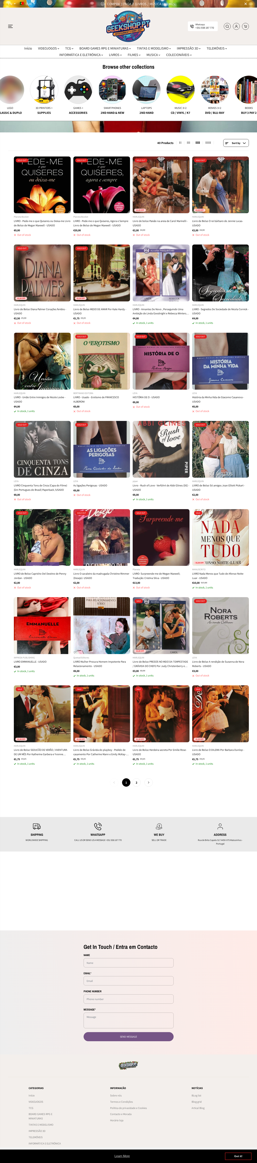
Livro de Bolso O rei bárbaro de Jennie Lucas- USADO (217, 223)
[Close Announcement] (245, 4)
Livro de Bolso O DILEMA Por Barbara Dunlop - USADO (218, 752)
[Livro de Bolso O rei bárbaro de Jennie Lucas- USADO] (220, 184)
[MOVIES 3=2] (171, 89)
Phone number (92, 991)
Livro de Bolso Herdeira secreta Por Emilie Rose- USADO (159, 752)
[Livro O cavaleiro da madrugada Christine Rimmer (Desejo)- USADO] (101, 537)
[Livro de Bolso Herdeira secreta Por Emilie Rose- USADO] (161, 713)
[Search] (227, 26)
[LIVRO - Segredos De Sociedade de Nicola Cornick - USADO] (220, 273)
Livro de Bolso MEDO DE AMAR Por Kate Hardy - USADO (99, 311)
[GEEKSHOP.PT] (128, 26)
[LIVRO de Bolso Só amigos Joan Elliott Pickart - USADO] (220, 449)
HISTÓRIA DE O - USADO (146, 397)
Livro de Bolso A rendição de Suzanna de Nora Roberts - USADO (218, 664)
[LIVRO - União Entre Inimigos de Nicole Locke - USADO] (42, 361)
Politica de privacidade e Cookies (128, 1108)
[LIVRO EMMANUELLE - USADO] (42, 625)
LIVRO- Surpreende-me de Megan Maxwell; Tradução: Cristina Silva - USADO (156, 576)
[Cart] (245, 26)
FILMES (133, 55)
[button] (10, 26)
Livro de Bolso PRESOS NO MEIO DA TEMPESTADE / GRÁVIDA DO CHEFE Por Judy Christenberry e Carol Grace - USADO (160, 664)
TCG (68, 48)
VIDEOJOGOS (48, 48)
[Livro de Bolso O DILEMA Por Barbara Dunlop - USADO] (220, 713)
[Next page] (149, 782)
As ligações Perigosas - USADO (90, 485)
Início (28, 48)
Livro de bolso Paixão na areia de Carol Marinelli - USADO (160, 223)
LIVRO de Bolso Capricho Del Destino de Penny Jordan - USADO (40, 576)
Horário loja (116, 1120)
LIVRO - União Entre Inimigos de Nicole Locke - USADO (39, 399)
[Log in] (236, 26)
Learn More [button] (122, 1156)
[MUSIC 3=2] (137, 89)
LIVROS (114, 55)
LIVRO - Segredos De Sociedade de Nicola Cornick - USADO (220, 311)
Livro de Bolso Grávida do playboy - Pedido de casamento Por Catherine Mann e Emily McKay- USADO (99, 752)
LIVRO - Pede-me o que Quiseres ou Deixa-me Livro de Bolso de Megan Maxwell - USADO (42, 223)
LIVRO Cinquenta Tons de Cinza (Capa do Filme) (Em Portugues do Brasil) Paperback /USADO (40, 487)
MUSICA (153, 55)
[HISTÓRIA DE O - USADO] (161, 361)
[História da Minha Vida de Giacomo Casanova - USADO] (220, 361)
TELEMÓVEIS (216, 48)
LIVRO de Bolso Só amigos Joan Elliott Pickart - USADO (218, 487)
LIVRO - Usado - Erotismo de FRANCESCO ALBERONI (96, 399)
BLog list (196, 1095)
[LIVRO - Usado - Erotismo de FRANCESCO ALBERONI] (101, 361)
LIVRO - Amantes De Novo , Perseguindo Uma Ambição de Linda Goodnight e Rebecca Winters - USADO (160, 311)
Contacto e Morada (121, 1114)
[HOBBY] (239, 89)
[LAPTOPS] (103, 89)
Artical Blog (198, 1108)
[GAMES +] (34, 89)
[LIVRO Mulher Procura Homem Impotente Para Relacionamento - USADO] (101, 625)
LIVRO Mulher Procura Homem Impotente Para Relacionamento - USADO (99, 664)
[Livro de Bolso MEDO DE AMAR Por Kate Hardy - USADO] (101, 273)
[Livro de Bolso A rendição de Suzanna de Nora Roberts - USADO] (220, 625)
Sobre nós (116, 1095)
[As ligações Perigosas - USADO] (101, 449)
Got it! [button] (238, 1156)
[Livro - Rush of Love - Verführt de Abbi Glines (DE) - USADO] (161, 449)
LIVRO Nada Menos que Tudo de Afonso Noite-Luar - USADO (218, 576)
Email (87, 973)
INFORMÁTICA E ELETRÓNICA (80, 55)
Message (90, 1009)
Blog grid (197, 1101)
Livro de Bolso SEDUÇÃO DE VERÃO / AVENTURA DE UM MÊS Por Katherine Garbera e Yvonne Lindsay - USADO (40, 752)
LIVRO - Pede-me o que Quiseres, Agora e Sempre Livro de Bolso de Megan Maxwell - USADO (100, 223)
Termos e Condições (121, 1101)
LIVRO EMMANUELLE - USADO (30, 661)
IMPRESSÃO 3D (188, 48)
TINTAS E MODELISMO (153, 48)
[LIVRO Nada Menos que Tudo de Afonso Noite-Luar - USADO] (220, 537)
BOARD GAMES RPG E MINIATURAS (104, 48)
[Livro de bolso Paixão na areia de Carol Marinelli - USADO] (161, 184)
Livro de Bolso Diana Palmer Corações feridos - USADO (40, 311)
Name (87, 955)
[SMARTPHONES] (69, 89)
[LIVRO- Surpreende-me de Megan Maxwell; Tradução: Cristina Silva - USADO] (161, 537)
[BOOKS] (205, 89)
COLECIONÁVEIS (178, 55)
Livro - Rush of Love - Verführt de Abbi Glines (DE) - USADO (161, 487)
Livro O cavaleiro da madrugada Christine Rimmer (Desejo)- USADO (101, 576)
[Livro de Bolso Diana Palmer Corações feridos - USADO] (42, 273)
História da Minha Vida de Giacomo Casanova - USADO (218, 399)
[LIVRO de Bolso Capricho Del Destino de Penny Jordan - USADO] (42, 537)
